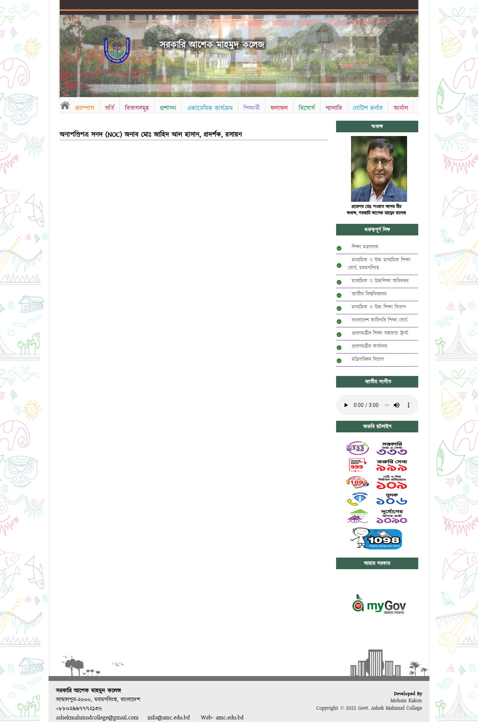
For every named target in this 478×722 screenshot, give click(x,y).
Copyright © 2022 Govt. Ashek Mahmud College (369, 708)
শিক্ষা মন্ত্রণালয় (363, 247)
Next (411, 53)
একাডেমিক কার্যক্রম (210, 108)
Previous (67, 53)
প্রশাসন (168, 108)
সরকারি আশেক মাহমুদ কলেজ (212, 45)
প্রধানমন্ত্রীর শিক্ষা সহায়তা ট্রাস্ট (378, 333)
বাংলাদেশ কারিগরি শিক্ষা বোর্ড (377, 320)
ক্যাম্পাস (84, 108)
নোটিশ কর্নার (368, 108)
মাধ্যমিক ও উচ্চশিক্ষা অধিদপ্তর (378, 281)
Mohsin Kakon (406, 700)
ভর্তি (109, 108)
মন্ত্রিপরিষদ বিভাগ (366, 359)
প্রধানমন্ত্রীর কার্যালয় (367, 346)
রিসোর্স (307, 108)
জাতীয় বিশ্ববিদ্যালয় (367, 294)
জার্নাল (401, 108)
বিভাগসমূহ (137, 108)
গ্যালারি (334, 108)
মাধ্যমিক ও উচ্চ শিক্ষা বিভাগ (377, 307)
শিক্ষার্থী (251, 108)
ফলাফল (279, 108)
